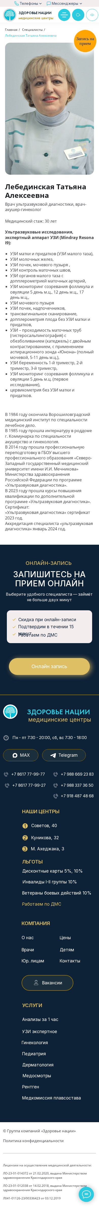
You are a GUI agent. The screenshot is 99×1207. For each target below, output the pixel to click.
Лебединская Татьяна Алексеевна (31, 35)
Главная (11, 30)
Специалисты (32, 30)
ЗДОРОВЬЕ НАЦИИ (35, 13)
